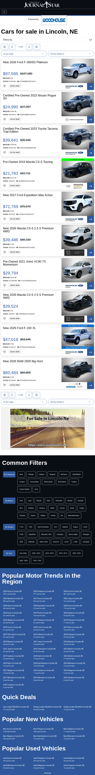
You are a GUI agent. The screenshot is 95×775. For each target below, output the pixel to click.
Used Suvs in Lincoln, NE (12, 759)
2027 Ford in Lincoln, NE (42, 614)
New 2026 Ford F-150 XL (19, 328)
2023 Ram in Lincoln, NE (42, 657)
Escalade (86, 542)
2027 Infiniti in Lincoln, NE (43, 635)
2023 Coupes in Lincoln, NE (13, 686)
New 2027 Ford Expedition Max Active (28, 195)
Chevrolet (59, 501)
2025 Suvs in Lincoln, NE (73, 607)
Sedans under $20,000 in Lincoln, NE (78, 708)
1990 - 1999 (37, 561)
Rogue (75, 527)
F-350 (75, 542)
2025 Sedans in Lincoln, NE (74, 679)
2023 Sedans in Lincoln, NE (43, 671)
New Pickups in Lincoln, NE (43, 730)
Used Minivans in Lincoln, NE (14, 766)
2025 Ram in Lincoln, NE (12, 664)
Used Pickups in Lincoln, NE (43, 759)
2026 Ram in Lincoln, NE (12, 607)
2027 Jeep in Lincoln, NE (42, 643)
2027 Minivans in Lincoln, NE (14, 679)
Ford (21, 501)
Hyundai (80, 501)
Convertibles (34, 482)
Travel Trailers (24, 489)
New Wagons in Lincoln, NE (13, 737)
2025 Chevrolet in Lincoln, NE (44, 650)
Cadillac (31, 508)
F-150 (21, 527)
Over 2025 (23, 553)
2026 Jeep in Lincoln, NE (73, 599)
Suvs (21, 474)
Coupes (22, 482)
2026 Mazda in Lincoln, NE (13, 599)
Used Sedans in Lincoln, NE (74, 759)
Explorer (65, 527)
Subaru (43, 515)
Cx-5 (55, 527)
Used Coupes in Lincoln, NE (74, 766)
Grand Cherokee (43, 527)
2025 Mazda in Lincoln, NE (74, 643)
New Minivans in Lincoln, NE (74, 737)
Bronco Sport (73, 534)
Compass (60, 534)
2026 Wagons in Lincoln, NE (13, 621)
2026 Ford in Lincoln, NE (73, 592)
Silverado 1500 (46, 534)
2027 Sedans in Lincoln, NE (13, 657)
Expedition (32, 534)
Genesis (42, 508)
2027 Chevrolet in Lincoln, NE (14, 635)
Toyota (33, 515)
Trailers (74, 482)
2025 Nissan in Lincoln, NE (73, 650)
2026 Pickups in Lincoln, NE (43, 592)
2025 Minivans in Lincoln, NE (74, 664)
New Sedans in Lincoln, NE (74, 730)
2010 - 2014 (63, 553)
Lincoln (62, 508)
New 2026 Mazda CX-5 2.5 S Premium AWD (28, 230)
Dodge (82, 508)
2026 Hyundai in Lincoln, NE (43, 607)
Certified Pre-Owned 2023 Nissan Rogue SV (29, 97)
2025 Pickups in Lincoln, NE (74, 635)
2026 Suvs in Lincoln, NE (12, 592)
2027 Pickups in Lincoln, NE (43, 621)
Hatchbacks (76, 474)
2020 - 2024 (36, 553)
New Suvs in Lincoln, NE (12, 730)
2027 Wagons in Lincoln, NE (13, 671)
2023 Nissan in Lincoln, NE (13, 643)
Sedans (41, 474)
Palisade (31, 542)
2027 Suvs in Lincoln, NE (42, 599)
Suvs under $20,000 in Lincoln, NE (16, 708)
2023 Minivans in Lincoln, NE (44, 679)
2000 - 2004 (76, 553)
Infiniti (52, 508)
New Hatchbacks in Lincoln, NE (45, 737)
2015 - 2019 (50, 553)
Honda (53, 515)
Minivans (64, 474)
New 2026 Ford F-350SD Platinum (25, 62)
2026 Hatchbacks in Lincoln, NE (45, 664)
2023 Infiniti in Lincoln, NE (73, 657)
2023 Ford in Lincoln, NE (12, 628)
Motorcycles (48, 482)
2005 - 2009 (24, 561)
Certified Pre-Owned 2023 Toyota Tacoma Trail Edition (30, 130)
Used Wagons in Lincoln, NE (43, 766)
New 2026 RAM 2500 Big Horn (23, 361)
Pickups (31, 474)
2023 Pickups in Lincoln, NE (74, 621)
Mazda (39, 501)
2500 (21, 542)
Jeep (29, 501)
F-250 (21, 534)
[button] (65, 71)
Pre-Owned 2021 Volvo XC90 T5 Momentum (24, 263)
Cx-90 (66, 542)
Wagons (52, 474)
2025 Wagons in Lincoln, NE (74, 671)
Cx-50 (85, 527)
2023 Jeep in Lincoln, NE (12, 650)
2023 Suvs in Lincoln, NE (12, 614)
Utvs (36, 489)
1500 (30, 527)
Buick (72, 508)
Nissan (70, 501)
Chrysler (22, 515)
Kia (62, 515)
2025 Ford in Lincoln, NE (42, 628)
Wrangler (86, 534)
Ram (48, 501)
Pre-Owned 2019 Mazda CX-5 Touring (28, 161)
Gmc (21, 508)
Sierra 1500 (44, 542)
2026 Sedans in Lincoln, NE (74, 614)
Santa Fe (56, 542)
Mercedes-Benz (73, 515)
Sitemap (47, 773)
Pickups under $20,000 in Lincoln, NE (47, 708)
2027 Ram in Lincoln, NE (73, 628)
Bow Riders (62, 482)
